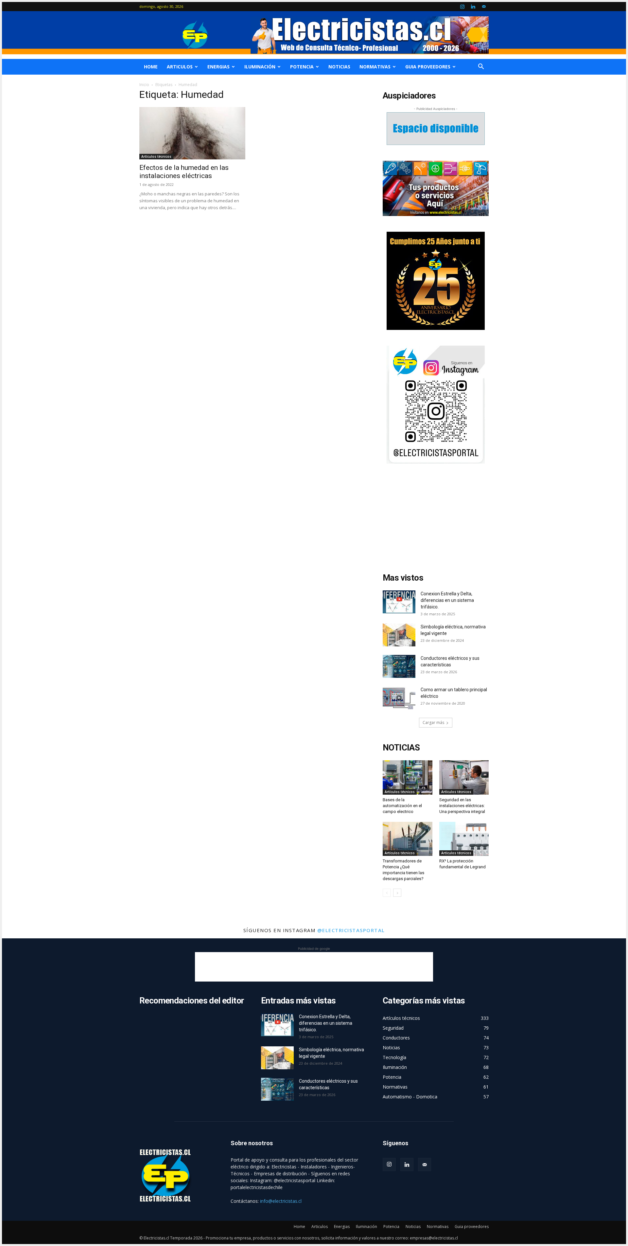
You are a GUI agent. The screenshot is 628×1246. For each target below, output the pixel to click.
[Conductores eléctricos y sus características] (399, 666)
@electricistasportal (351, 930)
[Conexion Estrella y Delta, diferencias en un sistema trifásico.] (399, 601)
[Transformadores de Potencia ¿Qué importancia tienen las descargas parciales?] (407, 839)
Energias (218, 66)
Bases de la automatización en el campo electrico (402, 805)
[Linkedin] (473, 6)
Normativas (375, 66)
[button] (481, 67)
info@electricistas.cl (281, 1201)
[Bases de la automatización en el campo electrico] (407, 777)
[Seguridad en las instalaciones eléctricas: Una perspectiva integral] (464, 777)
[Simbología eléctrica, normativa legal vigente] (399, 634)
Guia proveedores (427, 66)
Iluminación (259, 66)
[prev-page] (387, 893)
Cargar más (433, 722)
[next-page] (397, 893)
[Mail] (484, 6)
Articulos (180, 66)
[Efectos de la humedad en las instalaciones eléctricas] (192, 133)
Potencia (302, 66)
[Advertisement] (436, 520)
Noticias (339, 66)
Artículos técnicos (156, 156)
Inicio (144, 84)
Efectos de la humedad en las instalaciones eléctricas (184, 172)
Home (151, 66)
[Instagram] (462, 6)
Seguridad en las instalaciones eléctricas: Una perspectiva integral (462, 805)
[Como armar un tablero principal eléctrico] (399, 697)
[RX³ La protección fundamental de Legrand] (464, 839)
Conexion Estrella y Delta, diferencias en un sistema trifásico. (447, 600)
